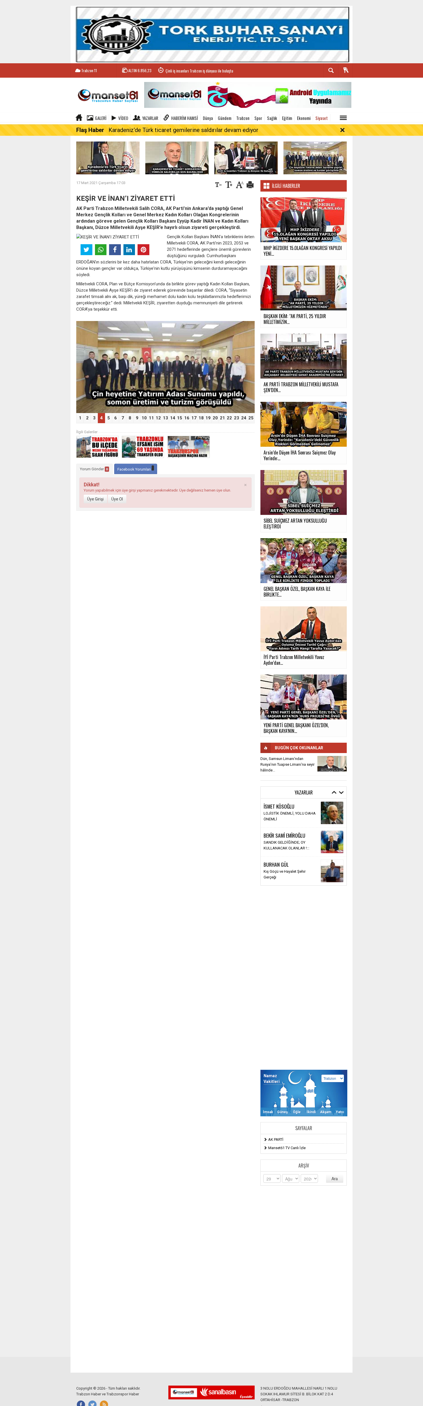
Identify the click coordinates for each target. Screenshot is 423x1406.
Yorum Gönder (94, 469)
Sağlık (272, 118)
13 (165, 418)
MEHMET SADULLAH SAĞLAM (290, 806)
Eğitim (287, 118)
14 (172, 418)
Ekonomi (303, 118)
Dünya (208, 118)
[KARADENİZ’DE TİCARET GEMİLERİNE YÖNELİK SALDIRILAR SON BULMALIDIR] (177, 157)
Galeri (100, 118)
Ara (334, 1178)
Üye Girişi (95, 499)
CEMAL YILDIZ (276, 838)
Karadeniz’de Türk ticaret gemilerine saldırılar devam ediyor (183, 130)
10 (144, 418)
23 (236, 418)
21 (222, 418)
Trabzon (242, 118)
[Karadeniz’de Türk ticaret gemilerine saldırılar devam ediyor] (108, 157)
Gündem (224, 118)
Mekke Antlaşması (279, 845)
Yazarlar (150, 118)
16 (186, 418)
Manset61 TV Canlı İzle (287, 1148)
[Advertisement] (303, 977)
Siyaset (321, 118)
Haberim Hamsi (184, 118)
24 (243, 418)
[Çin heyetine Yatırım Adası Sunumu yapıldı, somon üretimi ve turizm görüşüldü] (315, 157)
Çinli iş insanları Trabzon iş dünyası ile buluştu (199, 71)
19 (208, 418)
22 (229, 418)
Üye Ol (117, 499)
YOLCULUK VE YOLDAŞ (283, 874)
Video (123, 118)
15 (179, 418)
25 (251, 418)
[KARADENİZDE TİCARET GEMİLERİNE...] (332, 763)
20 (215, 418)
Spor (258, 118)
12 (158, 418)
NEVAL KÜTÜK (276, 867)
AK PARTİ (275, 1139)
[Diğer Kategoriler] (343, 117)
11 (151, 418)
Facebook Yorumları (134, 469)
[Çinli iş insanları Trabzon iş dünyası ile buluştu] (246, 157)
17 (194, 418)
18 (201, 418)
